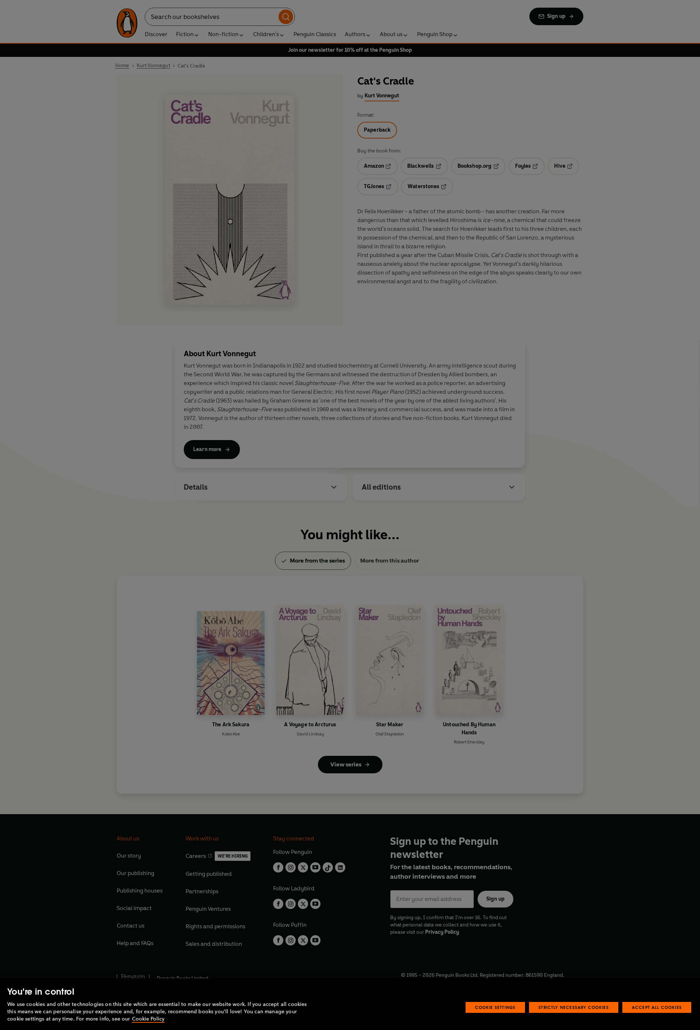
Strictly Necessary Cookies (573, 1007)
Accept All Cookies (657, 1007)
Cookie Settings (495, 1007)
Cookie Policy (148, 1019)
